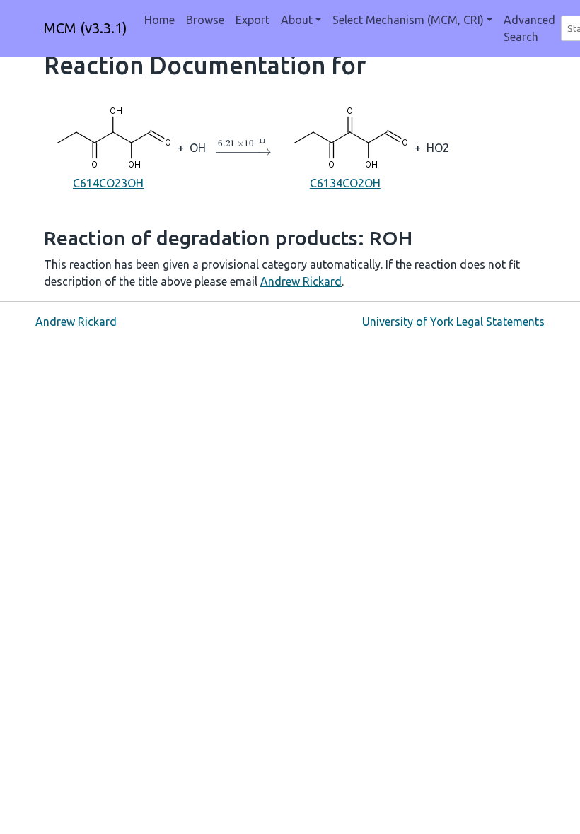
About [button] (297, 19)
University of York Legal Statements (453, 321)
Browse (205, 19)
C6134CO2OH (345, 183)
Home (159, 19)
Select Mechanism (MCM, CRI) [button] (408, 19)
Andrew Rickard (301, 281)
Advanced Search (529, 28)
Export (252, 19)
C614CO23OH (108, 183)
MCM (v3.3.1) (85, 28)
